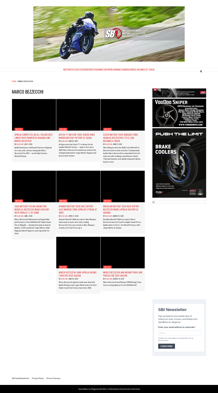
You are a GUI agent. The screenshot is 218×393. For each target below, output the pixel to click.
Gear (97, 69)
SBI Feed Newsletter (20, 378)
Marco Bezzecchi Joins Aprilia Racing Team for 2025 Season (77, 274)
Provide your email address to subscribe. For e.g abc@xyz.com (175, 339)
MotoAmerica (124, 69)
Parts (92, 69)
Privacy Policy (38, 378)
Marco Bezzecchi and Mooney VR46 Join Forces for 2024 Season (122, 274)
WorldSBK (113, 69)
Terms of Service (53, 378)
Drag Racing (137, 69)
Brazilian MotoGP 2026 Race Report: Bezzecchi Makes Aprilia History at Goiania (121, 209)
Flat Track (149, 69)
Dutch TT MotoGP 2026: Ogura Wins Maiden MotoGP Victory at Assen (77, 136)
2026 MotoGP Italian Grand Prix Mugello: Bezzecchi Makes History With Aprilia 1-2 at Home (32, 209)
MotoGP (104, 69)
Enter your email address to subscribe (176, 327)
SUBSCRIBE (166, 346)
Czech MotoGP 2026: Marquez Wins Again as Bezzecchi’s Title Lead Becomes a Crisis (120, 138)
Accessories (83, 69)
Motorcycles (70, 69)
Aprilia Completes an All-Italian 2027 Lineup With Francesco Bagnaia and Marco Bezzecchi (34, 138)
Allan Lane (20, 144)
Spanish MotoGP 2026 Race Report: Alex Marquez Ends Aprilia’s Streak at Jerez (78, 209)
